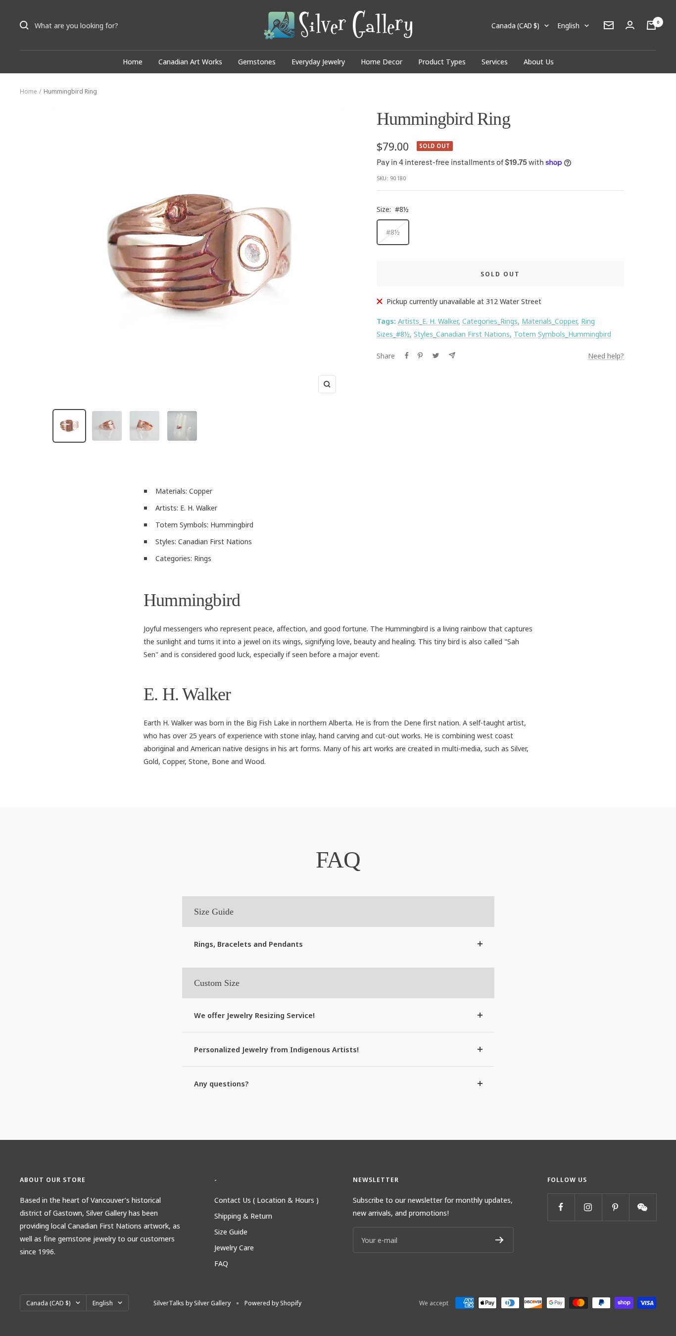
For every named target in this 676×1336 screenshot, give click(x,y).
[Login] (630, 25)
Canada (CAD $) (515, 25)
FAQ (221, 1263)
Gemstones (257, 61)
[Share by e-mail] (452, 355)
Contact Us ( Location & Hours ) (266, 1200)
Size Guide (230, 1231)
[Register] (499, 1239)
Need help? (606, 355)
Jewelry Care (234, 1247)
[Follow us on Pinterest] (615, 1207)
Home (133, 61)
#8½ (393, 232)
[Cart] (651, 25)
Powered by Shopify (272, 1302)
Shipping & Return (243, 1216)
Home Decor (381, 61)
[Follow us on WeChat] (642, 1207)
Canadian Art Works (190, 61)
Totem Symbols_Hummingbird (562, 334)
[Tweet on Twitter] (436, 355)
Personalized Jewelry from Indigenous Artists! (276, 1049)
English (568, 25)
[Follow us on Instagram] (588, 1207)
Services (495, 61)
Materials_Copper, (550, 321)
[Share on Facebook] (407, 355)
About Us (539, 61)
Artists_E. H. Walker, (429, 321)
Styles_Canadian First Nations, (463, 334)
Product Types (442, 61)
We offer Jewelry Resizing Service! (254, 1015)
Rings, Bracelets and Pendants (248, 944)
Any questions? (221, 1083)
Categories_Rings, (491, 321)
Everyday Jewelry (318, 61)
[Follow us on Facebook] (561, 1207)
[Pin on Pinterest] (420, 355)
